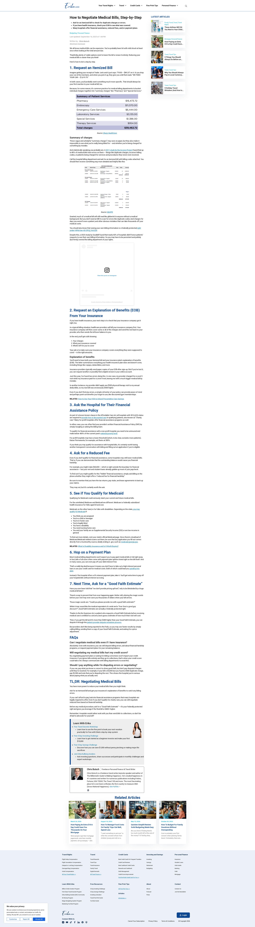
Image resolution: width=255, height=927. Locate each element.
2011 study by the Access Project (119, 150)
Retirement (150, 865)
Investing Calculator (96, 895)
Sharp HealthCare (110, 133)
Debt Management (123, 871)
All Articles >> (122, 898)
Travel (121, 5)
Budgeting (73, 33)
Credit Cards (135, 5)
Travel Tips (93, 862)
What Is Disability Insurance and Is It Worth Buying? (98, 546)
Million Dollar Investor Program (71, 889)
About (148, 889)
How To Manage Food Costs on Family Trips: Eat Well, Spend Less (112, 827)
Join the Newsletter (180, 892)
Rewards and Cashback (125, 868)
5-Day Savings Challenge (97, 892)
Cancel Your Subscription (136, 921)
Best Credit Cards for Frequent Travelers (129, 859)
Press (148, 895)
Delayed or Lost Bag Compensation (72, 865)
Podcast (149, 892)
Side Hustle (178, 865)
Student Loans (179, 862)
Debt (176, 871)
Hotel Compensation (68, 871)
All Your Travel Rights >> (69, 874)
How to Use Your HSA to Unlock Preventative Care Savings (101, 399)
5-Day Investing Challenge (97, 889)
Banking (177, 868)
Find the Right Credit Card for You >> (128, 877)
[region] (26, 913)
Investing (149, 859)
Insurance (177, 859)
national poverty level (109, 433)
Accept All (39, 919)
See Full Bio (114, 787)
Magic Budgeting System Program (72, 901)
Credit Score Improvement (125, 874)
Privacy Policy (153, 921)
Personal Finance (169, 5)
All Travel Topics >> (95, 874)
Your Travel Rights (106, 5)
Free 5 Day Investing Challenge (86, 736)
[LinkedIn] (88, 790)
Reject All (26, 919)
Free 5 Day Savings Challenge (85, 745)
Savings (149, 862)
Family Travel (94, 868)
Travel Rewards (94, 859)
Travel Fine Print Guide (96, 898)
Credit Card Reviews (124, 862)
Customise (13, 919)
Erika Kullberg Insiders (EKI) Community (73, 895)
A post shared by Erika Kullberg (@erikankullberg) (107, 302)
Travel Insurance (95, 865)
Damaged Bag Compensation (70, 868)
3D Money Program (67, 898)
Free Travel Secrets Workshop (86, 727)
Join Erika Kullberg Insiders (84, 754)
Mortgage (177, 874)
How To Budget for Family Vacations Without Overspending (172, 827)
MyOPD (110, 212)
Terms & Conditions (168, 921)
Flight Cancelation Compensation (71, 862)
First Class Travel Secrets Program (72, 892)
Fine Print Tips (152, 5)
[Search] (186, 5)
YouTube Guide (94, 901)
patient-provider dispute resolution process (104, 622)
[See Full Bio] (120, 786)
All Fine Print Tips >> (124, 889)
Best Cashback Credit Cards (126, 865)
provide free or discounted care (94, 418)
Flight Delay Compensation (69, 859)
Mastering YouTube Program (70, 904)
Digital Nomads (94, 871)
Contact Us (178, 889)
